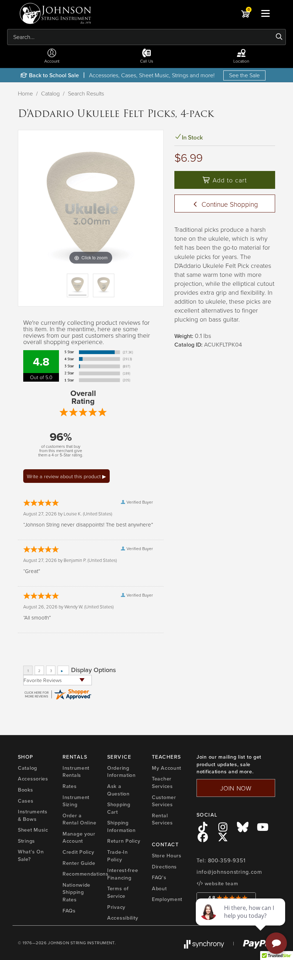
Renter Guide (79, 863)
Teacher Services (162, 782)
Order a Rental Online (79, 819)
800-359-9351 (226, 861)
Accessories (33, 779)
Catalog (50, 93)
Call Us (146, 61)
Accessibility (122, 918)
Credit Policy (78, 852)
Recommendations (86, 874)
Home (25, 93)
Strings (26, 841)
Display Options (93, 670)
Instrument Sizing (76, 801)
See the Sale (244, 75)
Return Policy (123, 841)
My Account (166, 768)
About (159, 888)
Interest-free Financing (122, 874)
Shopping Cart (118, 808)
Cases (26, 801)
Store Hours (167, 855)
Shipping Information (121, 826)
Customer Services (164, 801)
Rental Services (162, 819)
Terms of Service (118, 892)
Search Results (86, 93)
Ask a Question (118, 790)
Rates (70, 786)
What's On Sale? (31, 855)
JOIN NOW (236, 788)
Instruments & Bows (33, 815)
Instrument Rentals (76, 771)
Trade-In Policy (117, 855)
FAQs (69, 911)
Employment (167, 899)
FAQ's (159, 877)
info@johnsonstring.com (229, 872)
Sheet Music (33, 830)
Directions (164, 867)
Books (25, 790)
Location (241, 61)
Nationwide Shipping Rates (76, 892)
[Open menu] (265, 13)
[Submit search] (279, 36)
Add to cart (228, 180)
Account (51, 61)
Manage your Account (79, 837)
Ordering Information (121, 771)
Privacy (116, 907)
